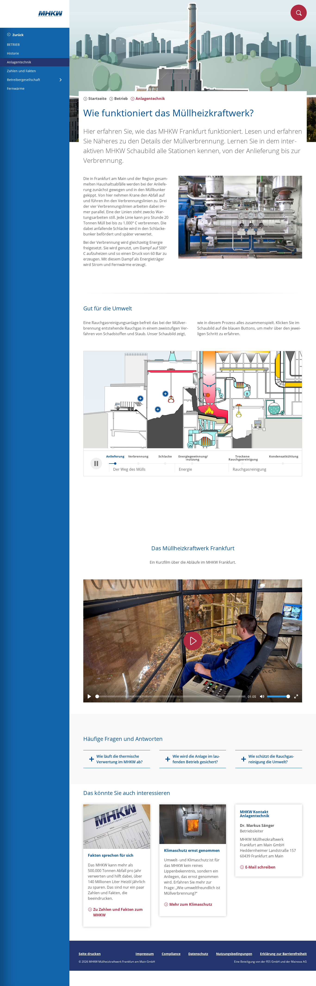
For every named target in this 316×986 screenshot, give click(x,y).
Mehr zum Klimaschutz (190, 904)
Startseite (96, 98)
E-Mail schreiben (260, 867)
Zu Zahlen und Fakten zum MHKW (118, 912)
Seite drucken (90, 954)
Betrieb (120, 98)
